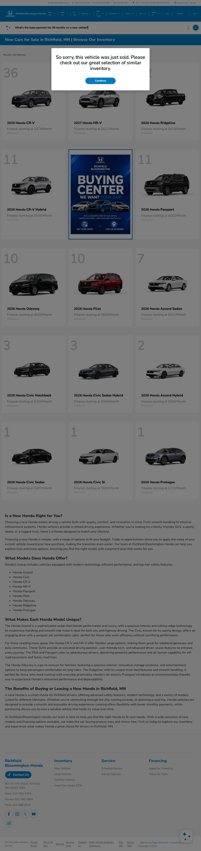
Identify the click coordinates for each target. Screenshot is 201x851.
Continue (100, 81)
